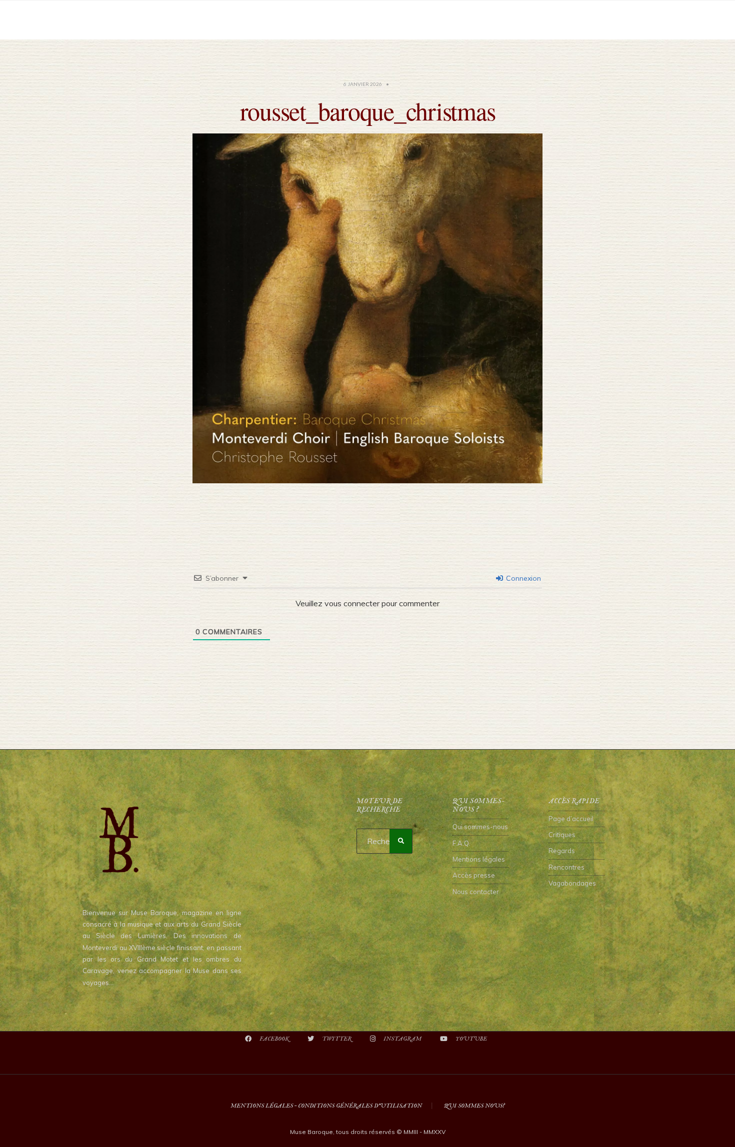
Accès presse (473, 875)
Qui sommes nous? (474, 1106)
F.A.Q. (461, 843)
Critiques (562, 835)
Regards (561, 851)
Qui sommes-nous (480, 827)
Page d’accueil (571, 819)
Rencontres (566, 867)
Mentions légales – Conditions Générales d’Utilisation (326, 1106)
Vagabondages (572, 883)
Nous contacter (475, 892)
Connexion (522, 578)
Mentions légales (478, 859)
